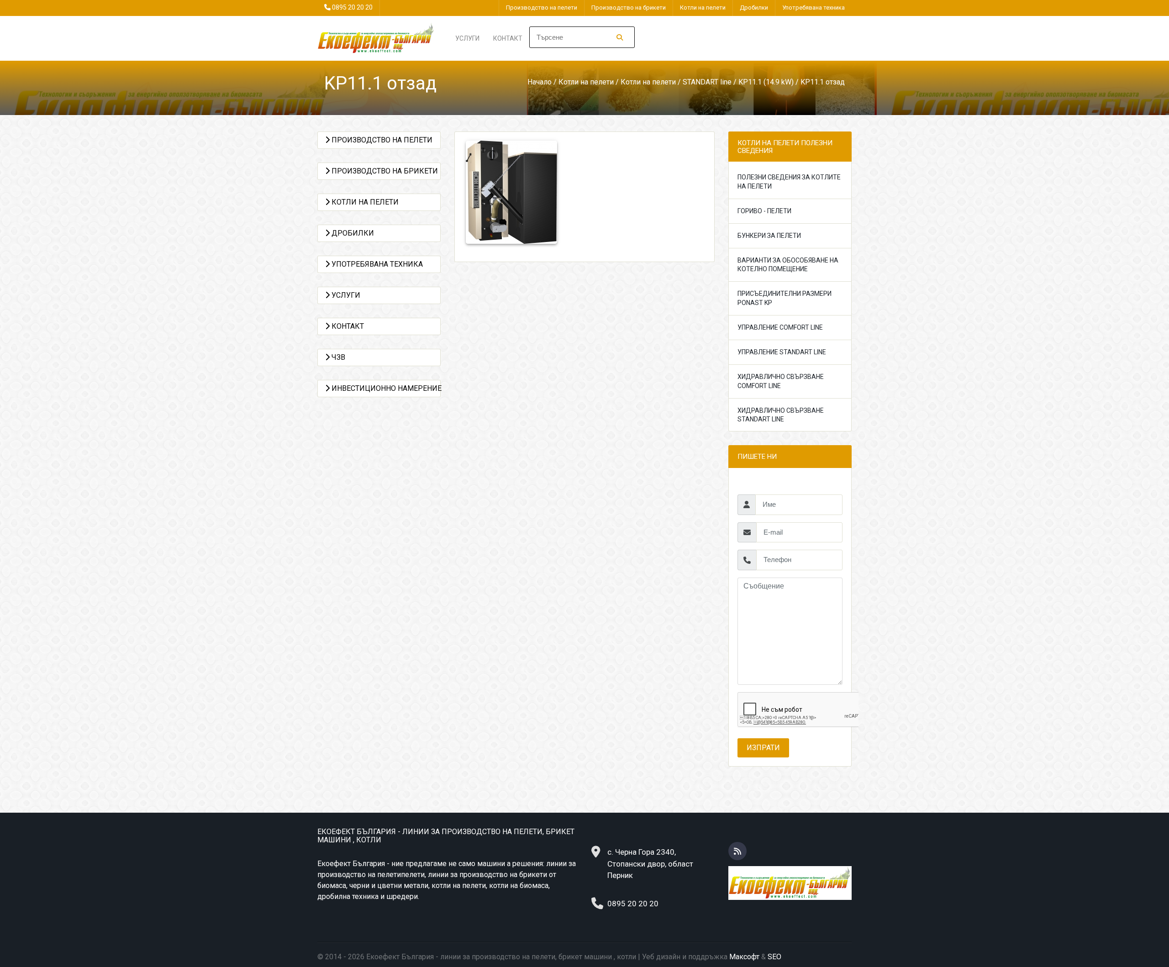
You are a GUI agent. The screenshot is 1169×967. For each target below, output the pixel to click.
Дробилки (754, 7)
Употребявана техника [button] (376, 264)
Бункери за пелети (769, 235)
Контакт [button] (347, 326)
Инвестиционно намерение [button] (385, 388)
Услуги (467, 38)
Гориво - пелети (764, 211)
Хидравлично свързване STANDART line (780, 415)
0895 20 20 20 (352, 7)
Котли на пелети (703, 7)
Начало (539, 82)
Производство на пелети (541, 7)
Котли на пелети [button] (364, 202)
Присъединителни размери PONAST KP (784, 298)
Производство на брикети (628, 7)
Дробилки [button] (352, 233)
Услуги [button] (345, 295)
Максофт (744, 956)
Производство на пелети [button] (381, 140)
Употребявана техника (813, 7)
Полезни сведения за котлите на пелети (789, 181)
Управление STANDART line (781, 352)
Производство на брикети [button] (384, 171)
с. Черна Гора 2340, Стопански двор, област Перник (650, 863)
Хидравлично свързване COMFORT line (780, 381)
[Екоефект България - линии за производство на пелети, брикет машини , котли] (376, 37)
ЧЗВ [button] (337, 357)
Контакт (507, 38)
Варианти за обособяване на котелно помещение (787, 265)
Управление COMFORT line (780, 327)
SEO (774, 956)
